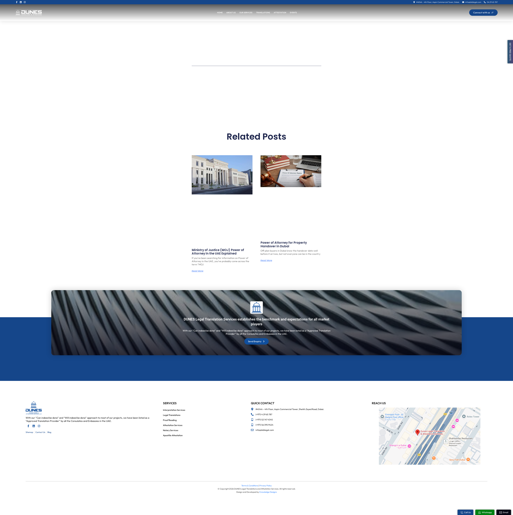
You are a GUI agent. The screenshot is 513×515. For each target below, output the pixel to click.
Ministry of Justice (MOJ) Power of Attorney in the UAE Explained (218, 252)
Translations (263, 12)
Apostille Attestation (173, 435)
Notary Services (170, 430)
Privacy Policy (265, 485)
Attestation (280, 12)
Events (293, 12)
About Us (231, 12)
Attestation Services (172, 425)
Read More (197, 271)
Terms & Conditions (249, 485)
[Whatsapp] (479, 512)
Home (220, 12)
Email (505, 512)
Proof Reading (170, 420)
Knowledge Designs (268, 492)
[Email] (500, 512)
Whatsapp (487, 512)
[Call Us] (461, 512)
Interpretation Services (174, 410)
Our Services (245, 12)
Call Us (467, 512)
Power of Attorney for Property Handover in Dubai (284, 244)
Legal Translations (171, 415)
